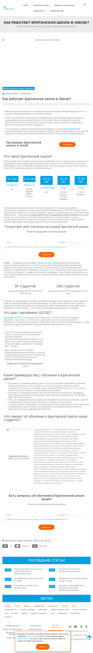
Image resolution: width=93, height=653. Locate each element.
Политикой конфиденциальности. (57, 247)
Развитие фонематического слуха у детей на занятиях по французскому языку (29, 571)
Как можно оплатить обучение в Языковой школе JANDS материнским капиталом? (71, 587)
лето (6, 613)
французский (63, 613)
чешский (17, 606)
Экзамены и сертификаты (64, 5)
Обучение (29, 88)
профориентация (39, 606)
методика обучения (11, 609)
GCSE (63, 188)
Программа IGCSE (12, 318)
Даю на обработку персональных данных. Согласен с (37, 247)
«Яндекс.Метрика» (23, 639)
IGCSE (48, 541)
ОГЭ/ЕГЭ (52, 613)
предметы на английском (38, 613)
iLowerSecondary (47, 188)
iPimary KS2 (29, 185)
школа (74, 606)
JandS (25, 5)
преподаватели (53, 606)
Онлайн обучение (57, 11)
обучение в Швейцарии (28, 609)
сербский (7, 606)
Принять (42, 647)
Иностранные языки (41, 5)
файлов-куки (31, 636)
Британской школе (71, 129)
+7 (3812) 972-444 (79, 635)
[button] (5, 456)
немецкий (24, 613)
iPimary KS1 (12, 185)
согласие (13, 247)
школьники (8, 617)
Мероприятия (39, 11)
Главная (20, 26)
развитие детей (75, 613)
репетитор (65, 606)
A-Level (35, 265)
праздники (27, 606)
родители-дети (43, 609)
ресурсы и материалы (80, 609)
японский (14, 613)
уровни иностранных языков (60, 609)
